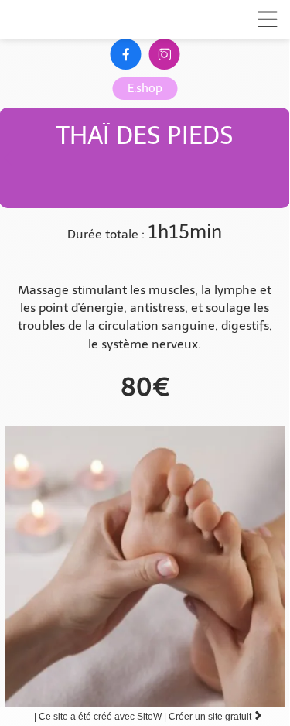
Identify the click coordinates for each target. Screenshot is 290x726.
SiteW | (101, 716)
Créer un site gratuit (216, 716)
